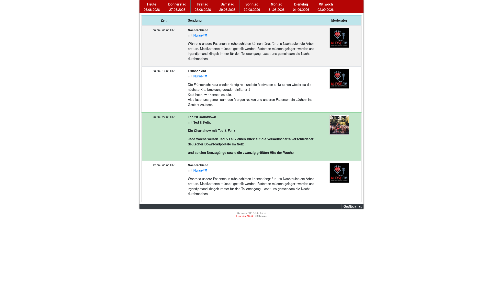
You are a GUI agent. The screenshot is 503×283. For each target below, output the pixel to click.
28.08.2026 (203, 7)
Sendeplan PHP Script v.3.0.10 (251, 213)
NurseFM (200, 35)
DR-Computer (261, 216)
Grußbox (349, 206)
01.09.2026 (301, 7)
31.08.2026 (276, 7)
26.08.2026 (152, 7)
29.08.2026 (227, 7)
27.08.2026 (177, 7)
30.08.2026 (252, 7)
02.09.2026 (326, 7)
